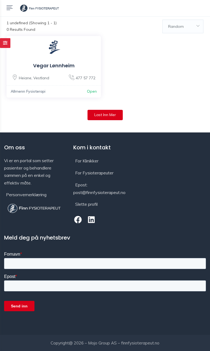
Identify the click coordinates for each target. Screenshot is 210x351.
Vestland (41, 77)
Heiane (25, 77)
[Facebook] (78, 219)
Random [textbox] (176, 26)
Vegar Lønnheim (54, 65)
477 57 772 (85, 77)
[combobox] (182, 26)
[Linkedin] (91, 219)
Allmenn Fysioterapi (28, 91)
